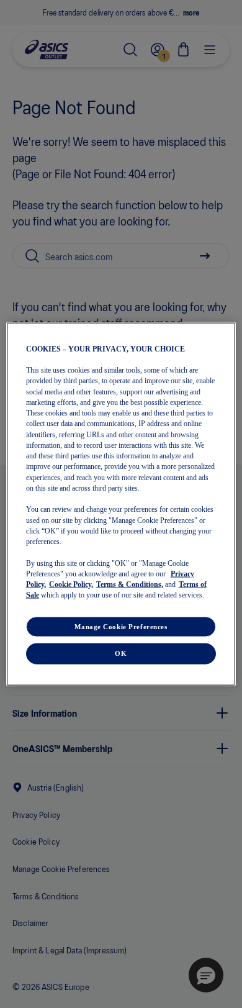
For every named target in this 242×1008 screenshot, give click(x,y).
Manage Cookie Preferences (120, 626)
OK (121, 653)
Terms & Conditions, (129, 584)
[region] (121, 504)
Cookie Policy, (71, 584)
